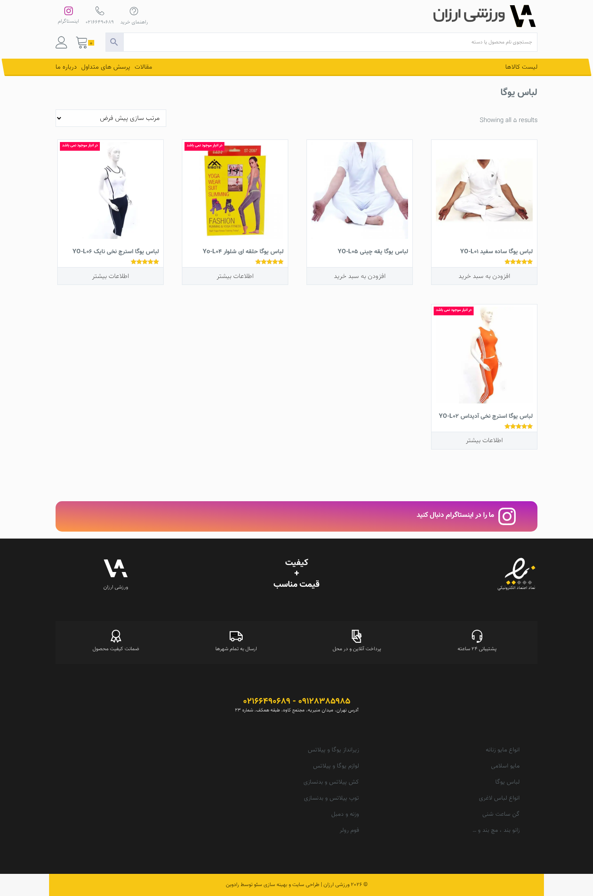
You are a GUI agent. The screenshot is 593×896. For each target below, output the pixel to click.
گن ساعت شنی (501, 814)
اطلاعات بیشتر (235, 276)
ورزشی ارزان (336, 884)
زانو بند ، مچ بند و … (496, 830)
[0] (82, 44)
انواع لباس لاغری (499, 798)
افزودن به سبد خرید (484, 276)
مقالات (143, 67)
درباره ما (66, 67)
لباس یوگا (507, 782)
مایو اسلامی (505, 766)
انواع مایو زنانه (503, 750)
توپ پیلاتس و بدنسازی (331, 798)
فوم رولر (349, 830)
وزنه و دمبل (345, 814)
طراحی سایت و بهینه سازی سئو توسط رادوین (273, 884)
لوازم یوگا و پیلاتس (336, 766)
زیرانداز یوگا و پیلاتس (333, 750)
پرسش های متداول (105, 67)
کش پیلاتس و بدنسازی (331, 782)
